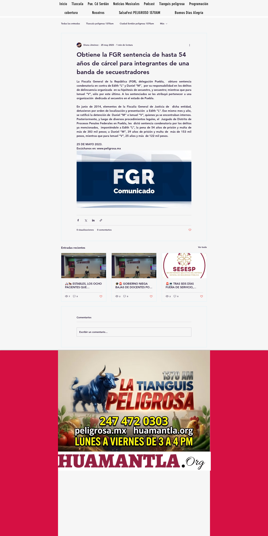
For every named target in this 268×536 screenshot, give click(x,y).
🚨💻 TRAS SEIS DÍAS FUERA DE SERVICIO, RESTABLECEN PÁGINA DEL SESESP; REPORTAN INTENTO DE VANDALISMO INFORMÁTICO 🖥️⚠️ (184, 285)
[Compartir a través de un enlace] (100, 220)
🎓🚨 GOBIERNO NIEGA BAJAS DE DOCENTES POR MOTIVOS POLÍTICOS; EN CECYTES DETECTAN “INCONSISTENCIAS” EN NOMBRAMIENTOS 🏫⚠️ (133, 285)
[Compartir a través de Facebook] (78, 220)
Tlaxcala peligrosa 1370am (100, 23)
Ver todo (202, 247)
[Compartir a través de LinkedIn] (93, 220)
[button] (189, 12)
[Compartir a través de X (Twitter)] (85, 220)
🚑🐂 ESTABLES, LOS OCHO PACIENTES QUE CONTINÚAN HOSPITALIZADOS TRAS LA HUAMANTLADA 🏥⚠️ (83, 285)
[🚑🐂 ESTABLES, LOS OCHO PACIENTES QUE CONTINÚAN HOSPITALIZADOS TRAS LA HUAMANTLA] (83, 265)
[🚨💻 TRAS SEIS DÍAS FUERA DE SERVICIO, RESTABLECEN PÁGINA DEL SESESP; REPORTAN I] (184, 265)
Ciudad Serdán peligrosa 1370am (137, 23)
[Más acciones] (189, 45)
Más (162, 23)
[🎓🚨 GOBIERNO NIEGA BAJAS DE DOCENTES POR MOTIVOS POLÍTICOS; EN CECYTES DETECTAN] (134, 265)
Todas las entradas (70, 23)
